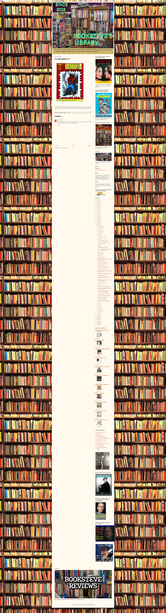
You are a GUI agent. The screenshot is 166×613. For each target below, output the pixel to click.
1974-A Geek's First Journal (102, 419)
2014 (98, 221)
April (99, 306)
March (99, 308)
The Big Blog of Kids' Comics (102, 443)
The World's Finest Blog (101, 402)
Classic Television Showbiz (101, 440)
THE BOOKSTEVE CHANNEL (103, 366)
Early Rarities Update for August (104, 242)
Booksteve (99, 168)
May (99, 304)
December (100, 226)
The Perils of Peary (101, 243)
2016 (98, 217)
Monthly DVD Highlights (102, 299)
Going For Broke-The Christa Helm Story (102, 331)
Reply (59, 124)
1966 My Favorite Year (101, 357)
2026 (98, 200)
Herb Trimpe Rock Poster (102, 297)
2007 (98, 321)
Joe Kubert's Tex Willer (102, 282)
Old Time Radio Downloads (101, 447)
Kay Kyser (99, 245)
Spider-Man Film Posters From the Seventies (104, 277)
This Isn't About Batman (102, 261)
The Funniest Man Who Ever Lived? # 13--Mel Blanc (104, 280)
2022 (98, 207)
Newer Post (57, 145)
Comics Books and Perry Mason (103, 286)
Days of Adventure (100, 393)
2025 (98, 201)
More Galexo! (100, 255)
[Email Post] (68, 112)
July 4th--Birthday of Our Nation (104, 293)
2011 (98, 314)
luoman (85, 604)
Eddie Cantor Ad (101, 253)
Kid (58, 120)
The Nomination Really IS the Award (104, 273)
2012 (98, 224)
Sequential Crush (99, 435)
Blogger (93, 604)
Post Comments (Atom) (64, 147)
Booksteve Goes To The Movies (103, 375)
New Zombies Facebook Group (103, 267)
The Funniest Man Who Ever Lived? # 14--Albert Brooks (104, 249)
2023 (98, 205)
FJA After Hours (101, 252)
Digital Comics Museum (100, 432)
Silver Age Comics (99, 446)
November (100, 228)
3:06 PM (61, 120)
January (99, 311)
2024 (98, 203)
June (99, 303)
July (99, 235)
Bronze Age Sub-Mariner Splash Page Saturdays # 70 (105, 288)
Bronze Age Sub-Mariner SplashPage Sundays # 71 (104, 271)
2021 (98, 209)
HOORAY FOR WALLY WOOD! (103, 349)
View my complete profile (100, 170)
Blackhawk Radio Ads (102, 265)
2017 (98, 216)
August (99, 233)
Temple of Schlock (99, 444)
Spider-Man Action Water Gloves (104, 300)
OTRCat (97, 449)
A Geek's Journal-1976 (101, 411)
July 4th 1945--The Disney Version (104, 295)
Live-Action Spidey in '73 (102, 275)
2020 (98, 210)
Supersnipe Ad (100, 284)
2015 (98, 219)
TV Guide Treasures (101, 257)
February (99, 310)
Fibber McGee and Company (103, 247)
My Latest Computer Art (102, 269)
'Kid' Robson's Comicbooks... (101, 436)
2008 (98, 319)
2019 (98, 212)
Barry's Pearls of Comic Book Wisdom (103, 438)
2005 (98, 324)
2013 (98, 223)
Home (73, 145)
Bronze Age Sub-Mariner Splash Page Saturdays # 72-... (105, 259)
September (100, 231)
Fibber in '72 (100, 238)
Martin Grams (99, 433)
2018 (98, 214)
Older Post (89, 145)
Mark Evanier (99, 441)
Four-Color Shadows (101, 340)
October (99, 229)
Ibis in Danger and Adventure (103, 263)
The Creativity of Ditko (102, 236)
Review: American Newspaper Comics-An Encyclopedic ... (103, 291)
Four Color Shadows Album (103, 240)
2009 (98, 317)
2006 (98, 323)
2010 (98, 315)
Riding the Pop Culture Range (103, 384)
